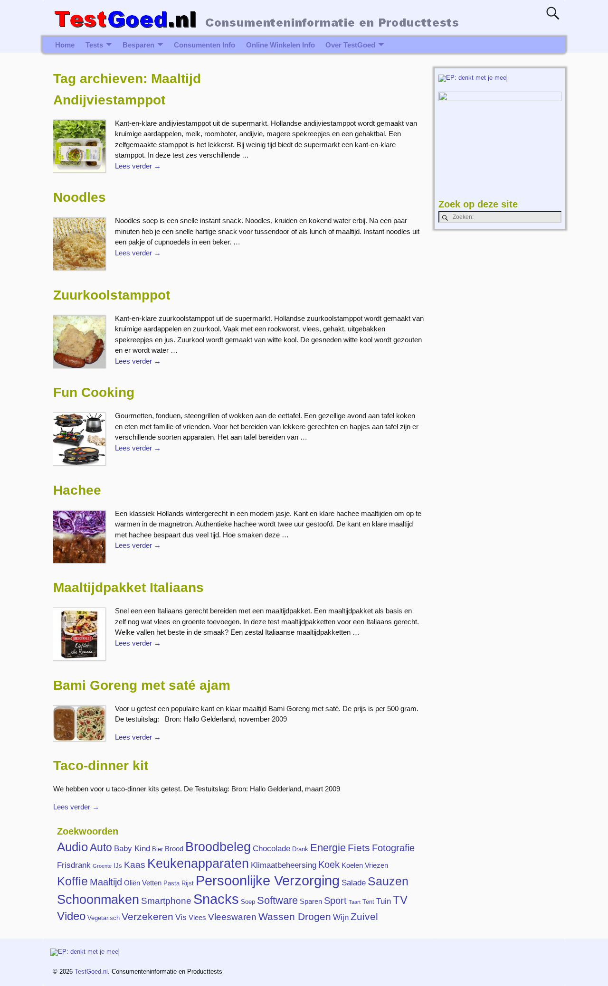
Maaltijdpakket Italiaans (128, 587)
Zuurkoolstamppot (111, 295)
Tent (368, 901)
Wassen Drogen (294, 916)
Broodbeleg (218, 846)
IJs (118, 865)
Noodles (79, 197)
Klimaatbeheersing (283, 865)
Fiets (359, 848)
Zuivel (364, 916)
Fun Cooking (93, 392)
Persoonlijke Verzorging (268, 880)
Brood (174, 849)
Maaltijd (106, 882)
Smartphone (166, 901)
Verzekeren (147, 916)
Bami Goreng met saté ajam (141, 685)
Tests (94, 45)
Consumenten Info (204, 45)
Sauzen (388, 881)
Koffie (72, 881)
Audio (72, 847)
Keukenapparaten (198, 863)
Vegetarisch (103, 917)
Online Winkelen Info (280, 45)
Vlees (197, 917)
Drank (300, 849)
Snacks (216, 899)
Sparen (311, 901)
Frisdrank (74, 865)
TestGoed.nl (91, 971)
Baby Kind (132, 848)
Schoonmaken (98, 899)
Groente (102, 866)
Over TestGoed (350, 45)
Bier (157, 849)
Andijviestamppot (109, 100)
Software (277, 900)
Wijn (341, 917)
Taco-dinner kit (100, 765)
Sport (335, 900)
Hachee (77, 490)
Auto (101, 847)
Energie (328, 848)
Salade (354, 882)
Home (65, 45)
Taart (355, 902)
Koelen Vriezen (365, 865)
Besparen (138, 45)
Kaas (134, 865)
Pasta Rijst (178, 883)
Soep (248, 901)
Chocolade (271, 848)
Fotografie (393, 848)
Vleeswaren (232, 917)
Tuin (383, 901)
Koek (329, 864)
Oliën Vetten (143, 883)
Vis (181, 917)
